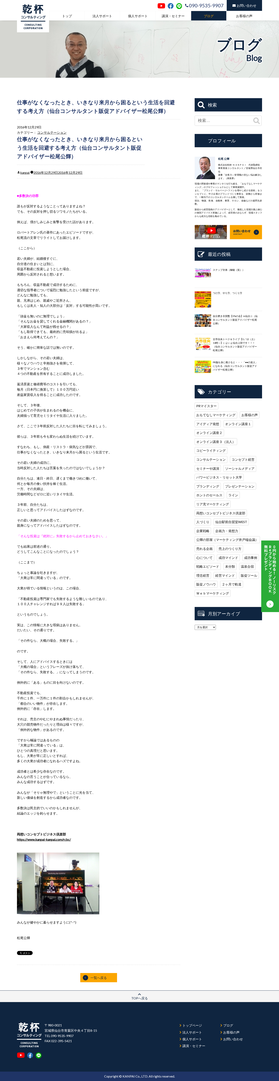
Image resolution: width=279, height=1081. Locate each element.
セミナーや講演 (207, 468)
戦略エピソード (207, 566)
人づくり (202, 522)
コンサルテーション (52, 132)
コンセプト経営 (243, 459)
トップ (67, 16)
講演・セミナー (173, 16)
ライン (233, 495)
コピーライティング (211, 450)
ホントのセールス (209, 495)
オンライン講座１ (238, 424)
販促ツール (249, 575)
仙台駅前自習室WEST (231, 522)
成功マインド (228, 558)
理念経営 (202, 575)
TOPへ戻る (139, 998)
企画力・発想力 (226, 531)
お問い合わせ (246, 5)
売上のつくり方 (230, 549)
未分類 (230, 566)
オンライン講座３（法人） (215, 442)
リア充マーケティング (212, 504)
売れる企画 (204, 549)
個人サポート (138, 16)
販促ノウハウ (206, 584)
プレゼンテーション (239, 486)
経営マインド (225, 575)
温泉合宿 (247, 566)
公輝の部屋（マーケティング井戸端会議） (227, 540)
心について (204, 558)
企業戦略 (202, 531)
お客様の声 (244, 16)
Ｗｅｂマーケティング (212, 593)
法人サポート (102, 16)
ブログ (209, 16)
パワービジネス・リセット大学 (219, 477)
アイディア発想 (207, 424)
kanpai (25, 172)
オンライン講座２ (209, 433)
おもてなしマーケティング (215, 415)
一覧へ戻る (98, 978)
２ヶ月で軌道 (231, 584)
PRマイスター (206, 406)
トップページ (192, 1025)
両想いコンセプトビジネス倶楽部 (220, 513)
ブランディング (207, 486)
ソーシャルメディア (239, 468)
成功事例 (250, 558)
